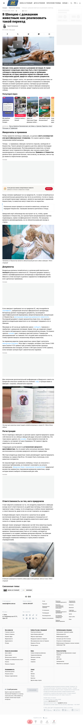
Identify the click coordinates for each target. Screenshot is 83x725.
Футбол (33, 673)
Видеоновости (9, 638)
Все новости (9, 630)
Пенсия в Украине (10, 664)
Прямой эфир (8, 636)
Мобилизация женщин (62, 636)
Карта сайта (72, 616)
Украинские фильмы (36, 655)
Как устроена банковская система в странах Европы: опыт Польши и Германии (27, 127)
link (23, 615)
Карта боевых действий (37, 634)
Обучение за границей (62, 663)
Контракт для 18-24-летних (63, 638)
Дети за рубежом (39, 3)
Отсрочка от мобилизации (63, 641)
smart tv (66, 710)
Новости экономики (11, 651)
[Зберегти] (49, 34)
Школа (58, 657)
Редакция (44, 603)
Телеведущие (45, 612)
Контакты (71, 604)
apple (57, 710)
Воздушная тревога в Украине (39, 638)
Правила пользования (47, 618)
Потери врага (34, 645)
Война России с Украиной (39, 630)
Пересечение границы (54, 3)
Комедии (33, 659)
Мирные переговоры (36, 636)
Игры (70, 619)
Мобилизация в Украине (64, 630)
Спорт (32, 669)
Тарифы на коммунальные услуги (14, 659)
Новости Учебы (61, 651)
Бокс (32, 671)
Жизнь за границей (26, 3)
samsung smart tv (75, 710)
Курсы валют (8, 655)
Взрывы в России (35, 643)
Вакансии (71, 607)
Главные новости (9, 632)
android (48, 710)
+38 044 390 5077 (28, 603)
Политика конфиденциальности (61, 602)
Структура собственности (72, 611)
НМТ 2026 (58, 659)
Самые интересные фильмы (38, 653)
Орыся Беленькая (12, 26)
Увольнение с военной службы (64, 632)
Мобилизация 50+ (61, 634)
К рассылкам (32, 690)
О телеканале (45, 610)
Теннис (33, 676)
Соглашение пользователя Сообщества (59, 616)
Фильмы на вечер (35, 657)
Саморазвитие (60, 661)
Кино (32, 651)
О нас (43, 601)
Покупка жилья (9, 673)
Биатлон (33, 678)
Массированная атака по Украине (40, 641)
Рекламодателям (46, 615)
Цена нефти (8, 653)
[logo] (12, 3)
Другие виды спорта (36, 680)
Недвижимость (9, 669)
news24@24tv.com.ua (8, 603)
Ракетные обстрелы (36, 632)
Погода (7, 643)
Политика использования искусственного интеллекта (59, 606)
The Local (12, 30)
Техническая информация (72, 602)
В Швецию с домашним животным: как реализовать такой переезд (38, 7)
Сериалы (33, 661)
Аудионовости (9, 641)
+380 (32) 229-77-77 (53, 701)
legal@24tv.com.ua (62, 702)
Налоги (7, 661)
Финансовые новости (11, 657)
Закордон (4, 7)
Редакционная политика (45, 607)
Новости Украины (10, 634)
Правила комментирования (60, 621)
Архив (70, 614)
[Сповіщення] (80, 3)
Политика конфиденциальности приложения (61, 611)
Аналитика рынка (9, 671)
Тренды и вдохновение (11, 676)
